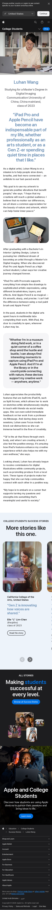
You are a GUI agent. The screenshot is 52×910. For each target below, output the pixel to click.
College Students (12, 28)
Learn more (26, 816)
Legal (34, 906)
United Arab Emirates (10, 898)
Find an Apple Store (24, 892)
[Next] (29, 659)
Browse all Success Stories (26, 702)
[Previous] (22, 659)
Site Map (42, 906)
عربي (23, 898)
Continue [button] (43, 14)
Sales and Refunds (23, 906)
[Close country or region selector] (49, 3)
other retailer (40, 892)
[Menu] (48, 22)
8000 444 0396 (17, 894)
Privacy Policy (7, 906)
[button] (18, 14)
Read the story (16, 633)
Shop (46, 29)
